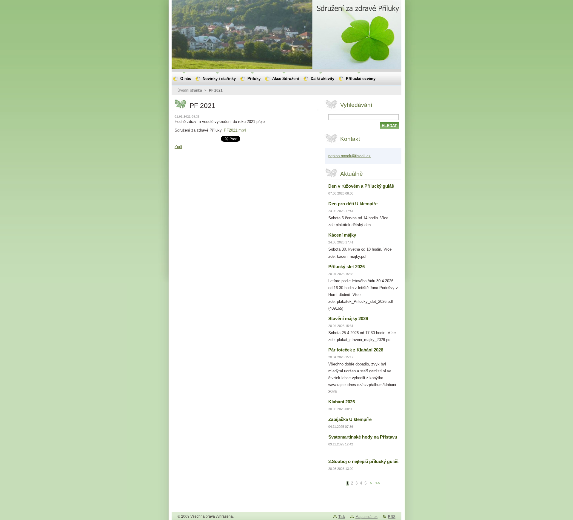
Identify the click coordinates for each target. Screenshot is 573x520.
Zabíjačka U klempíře (350, 419)
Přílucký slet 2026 (346, 266)
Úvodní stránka (190, 90)
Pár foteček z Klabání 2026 (355, 349)
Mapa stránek (366, 517)
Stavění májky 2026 (348, 318)
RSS (391, 517)
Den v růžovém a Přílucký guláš (361, 186)
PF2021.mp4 (235, 130)
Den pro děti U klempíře (353, 203)
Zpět (178, 146)
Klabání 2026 (341, 401)
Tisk (341, 517)
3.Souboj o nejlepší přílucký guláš (363, 461)
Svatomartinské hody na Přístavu (362, 436)
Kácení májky (342, 234)
